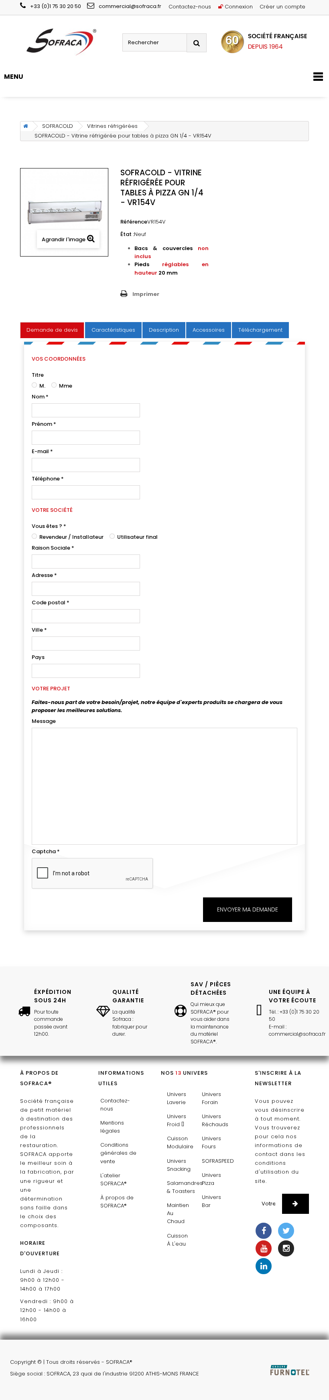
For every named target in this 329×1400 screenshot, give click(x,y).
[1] (295, 1204)
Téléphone (48, 478)
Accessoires (209, 330)
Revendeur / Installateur (71, 537)
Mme (65, 386)
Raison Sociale (53, 548)
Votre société (52, 510)
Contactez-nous (190, 6)
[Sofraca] (68, 43)
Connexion (238, 6)
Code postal (50, 602)
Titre (38, 375)
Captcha (46, 851)
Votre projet (51, 688)
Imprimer (145, 294)
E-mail (42, 451)
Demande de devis (52, 330)
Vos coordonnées (58, 359)
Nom (40, 396)
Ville (39, 630)
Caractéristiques (113, 330)
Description (164, 330)
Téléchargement (260, 330)
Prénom (44, 424)
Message (44, 721)
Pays (38, 657)
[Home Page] (24, 126)
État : (127, 234)
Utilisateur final (137, 537)
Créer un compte (282, 6)
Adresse (44, 575)
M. (41, 386)
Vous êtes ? (49, 526)
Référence (133, 222)
